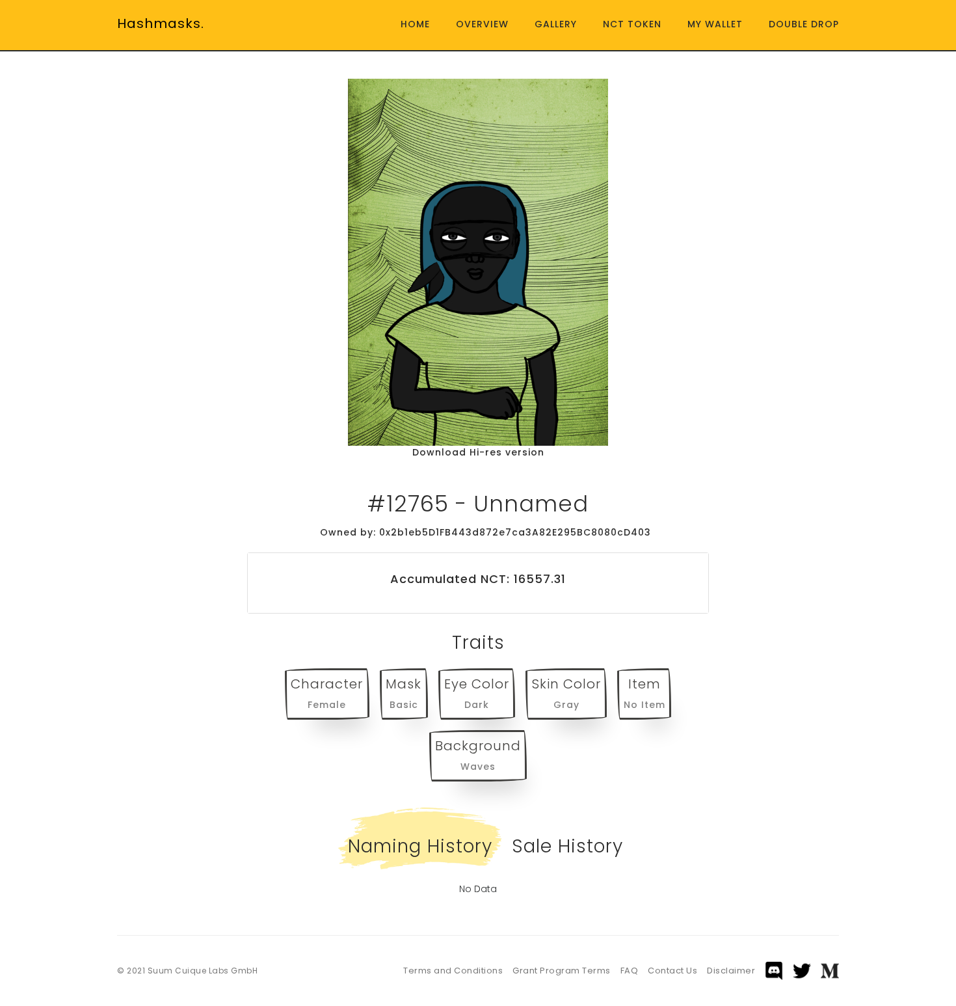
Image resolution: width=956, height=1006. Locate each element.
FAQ (629, 970)
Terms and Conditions (453, 970)
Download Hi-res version (478, 452)
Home (415, 24)
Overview (482, 24)
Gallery (556, 24)
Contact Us (672, 970)
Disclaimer (731, 970)
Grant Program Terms (561, 970)
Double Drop (804, 24)
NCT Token (632, 24)
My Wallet (715, 24)
